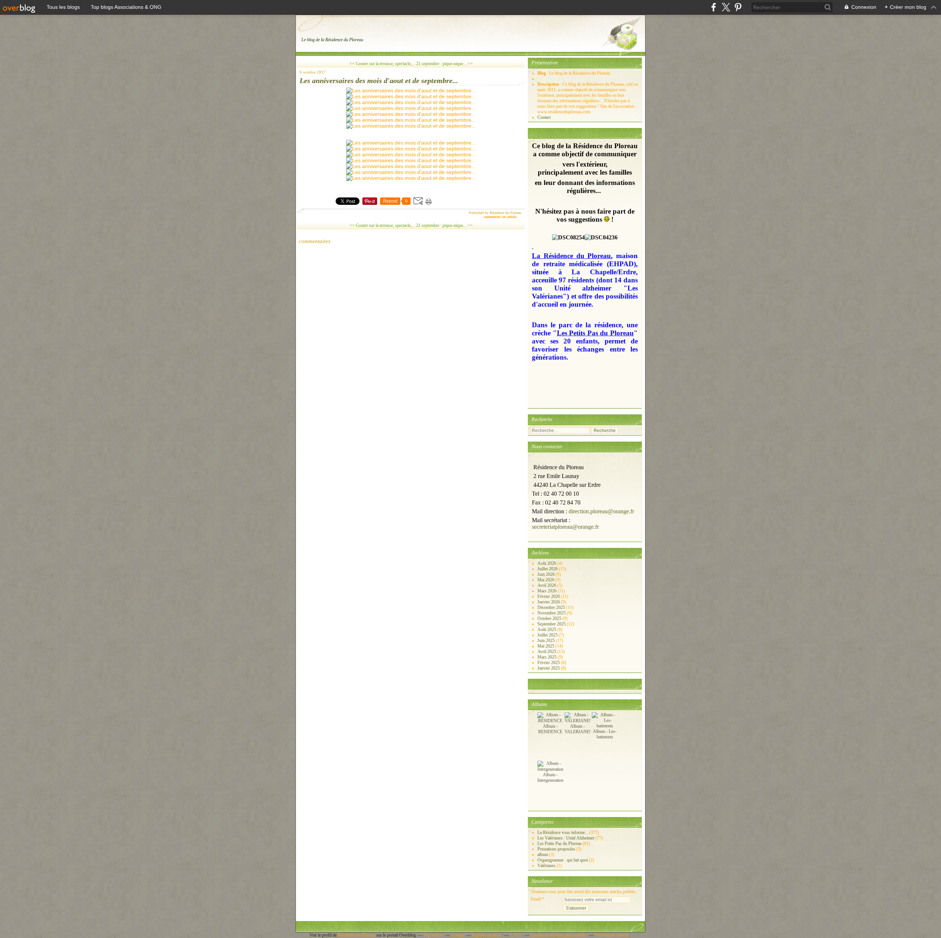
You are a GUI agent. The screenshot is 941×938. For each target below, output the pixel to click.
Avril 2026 (547, 585)
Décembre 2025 (551, 607)
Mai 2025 (546, 646)
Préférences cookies (612, 935)
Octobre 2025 (549, 618)
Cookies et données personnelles (558, 935)
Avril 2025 (547, 651)
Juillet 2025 (548, 635)
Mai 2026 (546, 579)
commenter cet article (501, 217)
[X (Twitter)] (725, 7)
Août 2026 (547, 563)
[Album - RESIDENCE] (550, 720)
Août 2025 (547, 629)
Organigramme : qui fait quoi (562, 860)
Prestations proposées (556, 849)
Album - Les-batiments (604, 734)
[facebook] (713, 7)
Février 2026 (549, 596)
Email (536, 899)
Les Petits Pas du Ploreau (559, 843)
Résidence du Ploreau (356, 935)
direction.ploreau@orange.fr (601, 511)
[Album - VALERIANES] (578, 720)
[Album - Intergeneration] (550, 769)
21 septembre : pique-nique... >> (444, 63)
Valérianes (546, 865)
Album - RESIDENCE (550, 729)
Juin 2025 (546, 640)
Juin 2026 (546, 574)
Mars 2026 (547, 590)
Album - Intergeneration (550, 777)
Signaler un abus (487, 935)
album (542, 854)
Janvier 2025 (549, 668)
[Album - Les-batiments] (605, 725)
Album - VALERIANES (578, 729)
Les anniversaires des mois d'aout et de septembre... (379, 80)
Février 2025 (549, 662)
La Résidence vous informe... (562, 832)
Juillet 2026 (548, 568)
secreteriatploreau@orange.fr (565, 527)
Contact (544, 117)
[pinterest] (738, 7)
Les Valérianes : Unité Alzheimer (565, 838)
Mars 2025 (547, 657)
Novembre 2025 (552, 613)
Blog (541, 73)
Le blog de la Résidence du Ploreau (332, 39)
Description (548, 84)
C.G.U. (516, 935)
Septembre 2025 (552, 624)
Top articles (433, 935)
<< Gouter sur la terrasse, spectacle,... (382, 63)
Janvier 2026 (549, 601)
